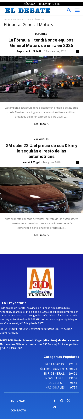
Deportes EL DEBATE (29, 51)
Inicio (7, 19)
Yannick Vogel (31, 162)
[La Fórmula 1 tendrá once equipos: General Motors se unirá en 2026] (41, 79)
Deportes (41, 34)
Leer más (40, 124)
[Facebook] (54, 400)
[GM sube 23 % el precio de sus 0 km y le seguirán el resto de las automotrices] (41, 190)
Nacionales (41, 139)
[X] (68, 400)
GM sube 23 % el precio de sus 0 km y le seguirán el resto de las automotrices (41, 151)
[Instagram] (61, 400)
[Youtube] (54, 407)
